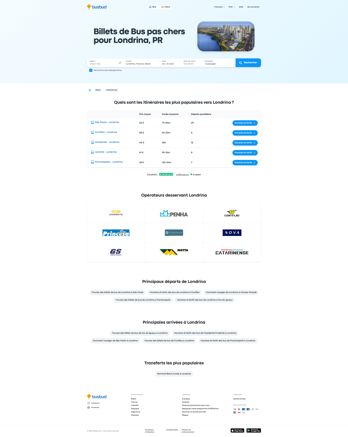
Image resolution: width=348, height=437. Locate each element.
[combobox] (102, 63)
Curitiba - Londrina (106, 132)
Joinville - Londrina (106, 152)
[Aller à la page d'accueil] (96, 7)
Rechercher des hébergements (108, 70)
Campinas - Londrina (107, 142)
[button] (120, 62)
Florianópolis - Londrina (109, 162)
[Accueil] (89, 90)
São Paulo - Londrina (107, 122)
